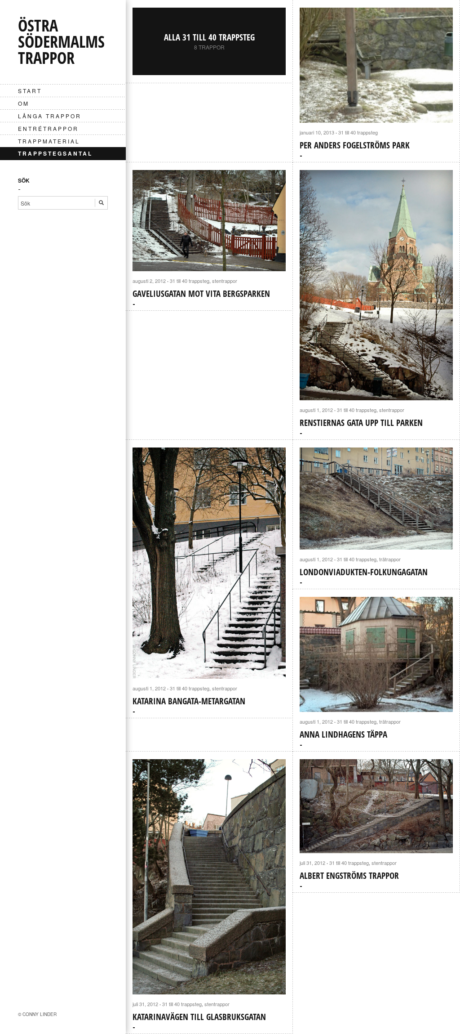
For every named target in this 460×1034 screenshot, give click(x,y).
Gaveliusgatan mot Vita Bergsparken (201, 294)
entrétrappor (48, 128)
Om (23, 103)
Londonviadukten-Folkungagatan (364, 572)
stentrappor (224, 280)
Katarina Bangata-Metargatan (189, 701)
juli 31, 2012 (145, 1003)
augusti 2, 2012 (149, 280)
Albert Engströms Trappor (349, 876)
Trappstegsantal (55, 153)
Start (30, 90)
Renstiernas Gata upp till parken (361, 423)
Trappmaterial (49, 141)
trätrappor (390, 559)
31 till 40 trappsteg (358, 132)
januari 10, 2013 (317, 132)
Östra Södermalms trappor (61, 41)
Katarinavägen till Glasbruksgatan (199, 1017)
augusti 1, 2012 (316, 409)
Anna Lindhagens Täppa (343, 734)
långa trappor (49, 116)
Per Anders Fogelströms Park (355, 145)
